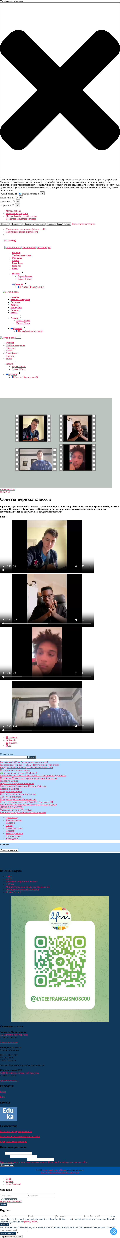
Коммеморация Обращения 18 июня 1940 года (23, 786)
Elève (2, 1097)
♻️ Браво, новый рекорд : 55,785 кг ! (18, 773)
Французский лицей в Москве (54, 1170)
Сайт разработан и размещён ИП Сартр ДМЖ (60, 1172)
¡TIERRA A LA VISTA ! (12, 807)
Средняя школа (13, 836)
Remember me (10, 1199)
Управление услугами (17, 213)
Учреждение (12, 838)
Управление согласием (11, 1236)
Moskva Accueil (14, 892)
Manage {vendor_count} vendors (21, 216)
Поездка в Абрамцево (11, 791)
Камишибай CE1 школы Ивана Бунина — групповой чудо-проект (33, 775)
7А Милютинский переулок (14, 1035)
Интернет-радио (14, 820)
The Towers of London (11, 796)
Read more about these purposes (21, 219)
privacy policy (30, 1221)
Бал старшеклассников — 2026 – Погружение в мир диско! (29, 765)
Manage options (13, 211)
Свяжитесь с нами (9, 1042)
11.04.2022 (5, 492)
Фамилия (4, 1156)
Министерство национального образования (27, 887)
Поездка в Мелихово (10, 789)
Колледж (10, 823)
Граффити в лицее (9, 781)
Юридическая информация (13, 1141)
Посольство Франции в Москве (21, 881)
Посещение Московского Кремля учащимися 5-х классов (28, 778)
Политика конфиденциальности (22, 232)
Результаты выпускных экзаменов (17, 783)
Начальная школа (14, 828)
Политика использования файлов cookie (26, 229)
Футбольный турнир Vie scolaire (16, 810)
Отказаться (16, 224)
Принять (4, 224)
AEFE (9, 876)
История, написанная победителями (18, 794)
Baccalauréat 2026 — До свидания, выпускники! (24, 762)
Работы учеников (14, 833)
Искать (31, 757)
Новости (11, 489)
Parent (3, 1092)
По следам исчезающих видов (15, 770)
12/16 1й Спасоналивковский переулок (19, 1073)
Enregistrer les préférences (58, 224)
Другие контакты (8, 1080)
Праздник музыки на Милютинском (18, 799)
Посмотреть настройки (34, 224)
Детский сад (12, 817)
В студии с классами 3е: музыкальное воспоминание (26, 767)
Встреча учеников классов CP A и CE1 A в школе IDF (26, 802)
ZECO (9, 879)
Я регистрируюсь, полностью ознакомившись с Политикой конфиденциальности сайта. (44, 1162)
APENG (10, 884)
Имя (2, 1153)
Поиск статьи (6, 754)
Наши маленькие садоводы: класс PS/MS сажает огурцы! (28, 804)
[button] (60, 90)
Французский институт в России (22, 889)
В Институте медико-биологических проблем (23, 812)
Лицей (3, 489)
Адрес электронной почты (13, 1159)
